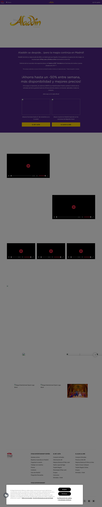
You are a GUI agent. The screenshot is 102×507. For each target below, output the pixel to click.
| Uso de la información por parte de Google (43, 498)
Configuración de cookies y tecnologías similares (64, 499)
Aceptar (64, 489)
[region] (44, 494)
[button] (6, 495)
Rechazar (64, 494)
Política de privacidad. (27, 498)
